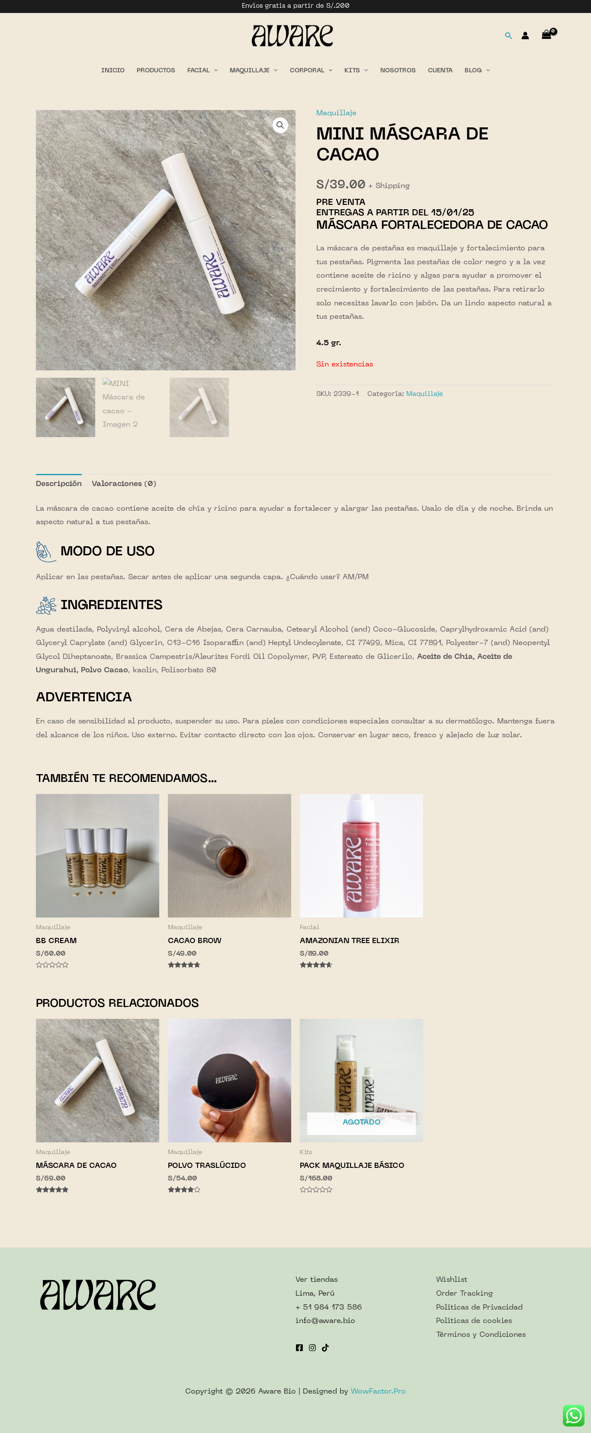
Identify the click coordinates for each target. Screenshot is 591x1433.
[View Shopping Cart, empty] (546, 35)
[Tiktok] (325, 1348)
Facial (198, 71)
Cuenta (440, 71)
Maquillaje (250, 71)
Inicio (113, 71)
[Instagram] (312, 1348)
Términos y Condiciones (481, 1335)
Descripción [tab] (59, 484)
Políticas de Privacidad (479, 1307)
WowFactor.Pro (378, 1391)
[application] (214, 71)
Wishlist (451, 1280)
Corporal (307, 71)
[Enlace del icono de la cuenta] (525, 35)
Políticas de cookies (474, 1321)
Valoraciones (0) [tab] (124, 484)
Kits (352, 71)
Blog (473, 71)
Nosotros (398, 71)
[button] (280, 125)
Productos (156, 71)
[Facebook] (299, 1348)
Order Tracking (464, 1293)
